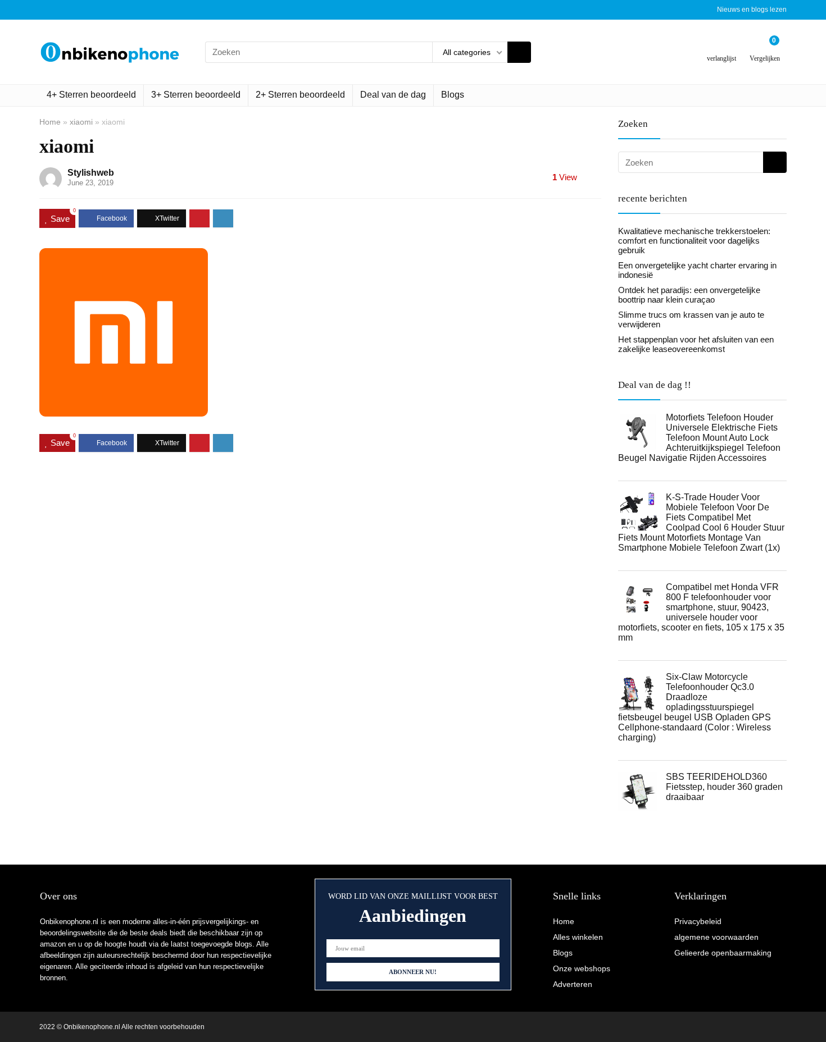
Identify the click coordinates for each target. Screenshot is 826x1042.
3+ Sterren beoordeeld (195, 94)
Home (50, 121)
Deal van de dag (393, 94)
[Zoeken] (519, 52)
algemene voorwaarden (716, 937)
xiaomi (81, 121)
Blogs (452, 94)
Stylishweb (90, 172)
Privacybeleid (697, 921)
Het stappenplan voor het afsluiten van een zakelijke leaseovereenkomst (696, 344)
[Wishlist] (721, 47)
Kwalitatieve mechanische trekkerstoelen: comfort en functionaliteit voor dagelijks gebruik (694, 240)
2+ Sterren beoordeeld (300, 94)
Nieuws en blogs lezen (752, 9)
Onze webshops (581, 968)
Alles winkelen (578, 937)
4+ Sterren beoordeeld (91, 94)
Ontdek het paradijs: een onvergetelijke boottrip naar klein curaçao (689, 294)
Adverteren (572, 984)
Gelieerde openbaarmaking (722, 952)
